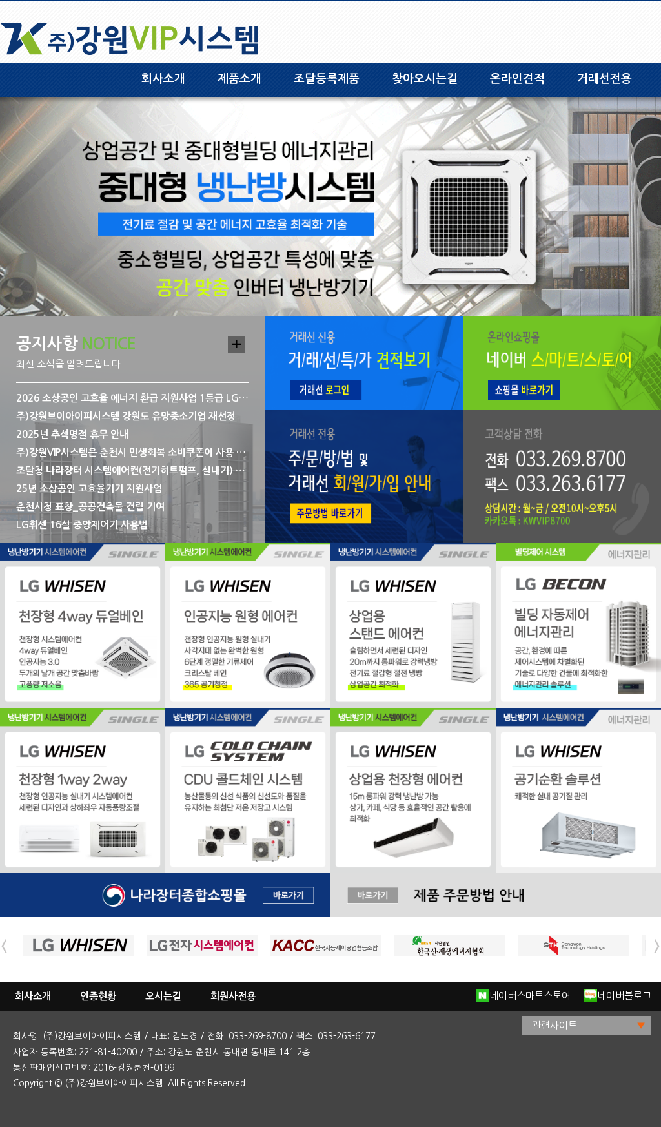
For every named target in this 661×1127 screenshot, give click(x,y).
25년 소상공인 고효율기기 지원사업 (89, 488)
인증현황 (98, 996)
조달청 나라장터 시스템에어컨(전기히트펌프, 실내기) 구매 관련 (132, 470)
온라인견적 (517, 79)
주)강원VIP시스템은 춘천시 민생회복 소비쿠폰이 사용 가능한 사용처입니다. (132, 452)
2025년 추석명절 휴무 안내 (72, 434)
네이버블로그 (624, 995)
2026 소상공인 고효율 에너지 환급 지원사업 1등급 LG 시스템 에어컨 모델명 (132, 398)
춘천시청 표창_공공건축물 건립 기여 (90, 507)
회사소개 (163, 79)
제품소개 (239, 79)
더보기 (236, 344)
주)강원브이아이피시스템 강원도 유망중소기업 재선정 (126, 416)
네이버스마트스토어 (530, 995)
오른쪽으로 (657, 946)
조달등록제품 (327, 79)
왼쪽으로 (4, 946)
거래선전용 (604, 79)
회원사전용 (233, 996)
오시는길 (163, 996)
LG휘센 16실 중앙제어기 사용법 (82, 525)
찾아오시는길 (425, 79)
